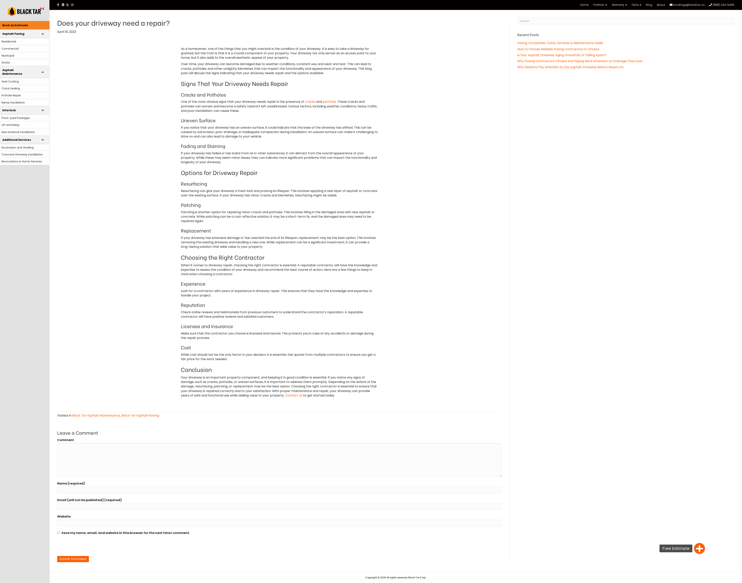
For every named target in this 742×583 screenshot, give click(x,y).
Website (64, 516)
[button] (699, 548)
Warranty (618, 5)
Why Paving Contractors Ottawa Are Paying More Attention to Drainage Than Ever (580, 61)
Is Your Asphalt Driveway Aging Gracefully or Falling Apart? (561, 55)
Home (584, 5)
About (661, 5)
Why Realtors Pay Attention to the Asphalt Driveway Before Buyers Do (570, 67)
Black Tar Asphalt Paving (140, 415)
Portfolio (598, 5)
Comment (65, 440)
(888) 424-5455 (723, 5)
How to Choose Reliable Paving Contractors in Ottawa (558, 49)
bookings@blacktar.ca (688, 5)
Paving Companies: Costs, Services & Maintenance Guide (560, 43)
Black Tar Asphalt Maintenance (96, 415)
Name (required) (71, 483)
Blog (649, 5)
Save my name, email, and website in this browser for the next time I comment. (125, 533)
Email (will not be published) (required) (89, 500)
